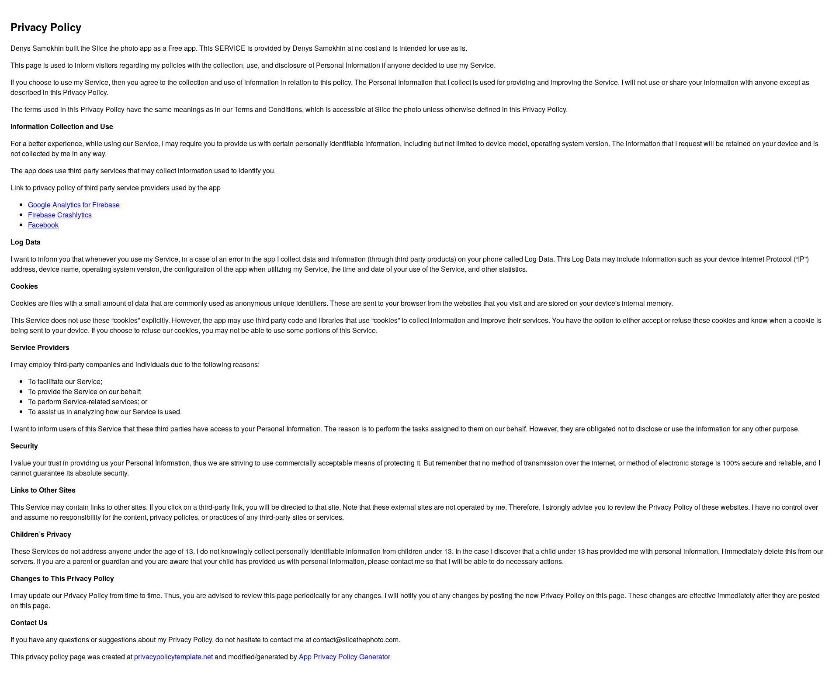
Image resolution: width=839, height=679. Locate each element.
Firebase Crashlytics (60, 215)
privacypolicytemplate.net (173, 656)
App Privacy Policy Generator (344, 656)
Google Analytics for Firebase (74, 205)
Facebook (43, 225)
